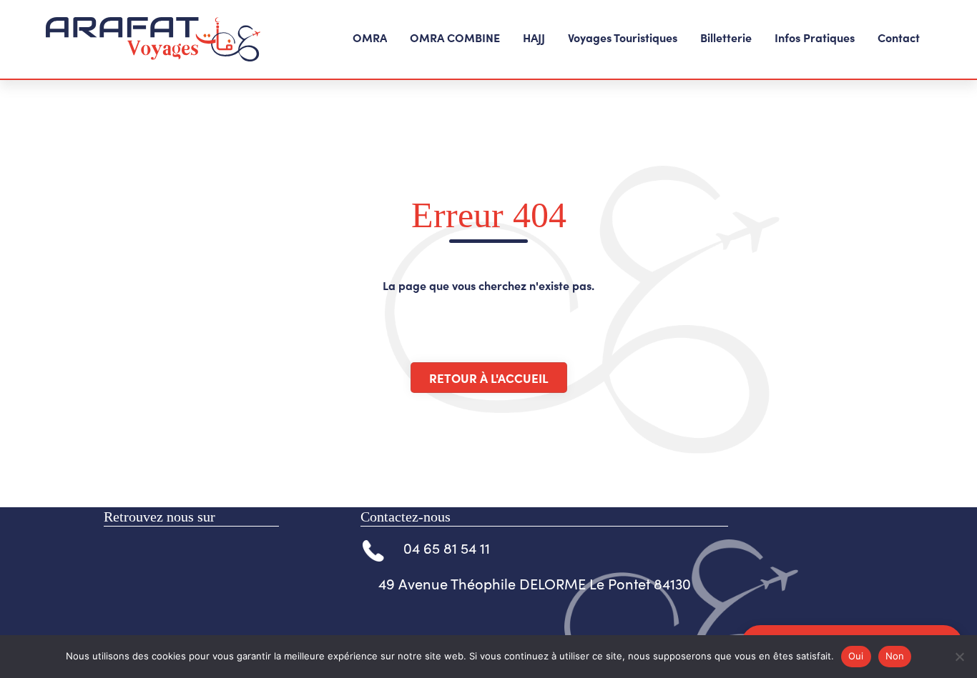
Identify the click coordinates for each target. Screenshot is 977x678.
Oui (856, 656)
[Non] (959, 656)
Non (895, 656)
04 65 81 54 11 (446, 547)
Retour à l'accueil (489, 377)
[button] (370, 39)
